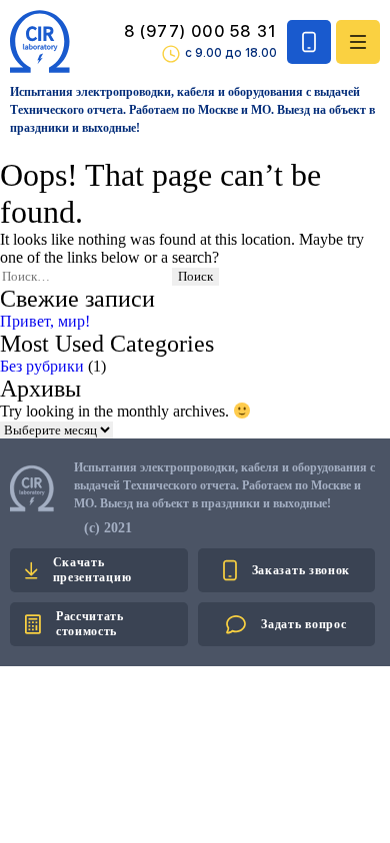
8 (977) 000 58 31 (200, 31)
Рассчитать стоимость (90, 623)
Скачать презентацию (92, 569)
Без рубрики (42, 366)
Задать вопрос (303, 624)
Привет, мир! (45, 321)
